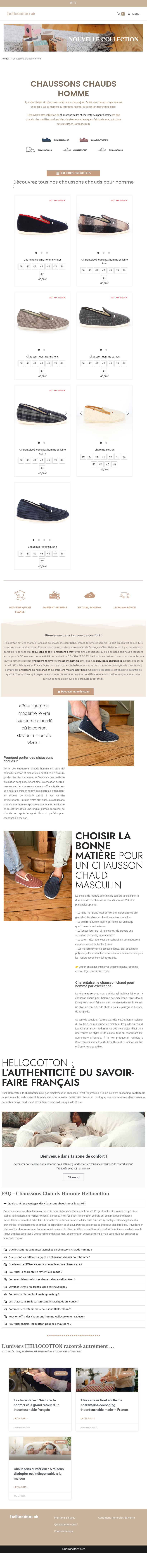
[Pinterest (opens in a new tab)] (71, 3)
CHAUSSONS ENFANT (45, 150)
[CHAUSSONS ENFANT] (30, 149)
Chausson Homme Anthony (42, 356)
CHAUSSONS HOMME (116, 150)
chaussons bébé (41, 651)
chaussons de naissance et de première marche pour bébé (53, 669)
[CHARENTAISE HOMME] (46, 139)
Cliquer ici (74, 1177)
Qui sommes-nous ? (66, 1524)
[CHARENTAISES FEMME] (83, 139)
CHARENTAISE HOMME (61, 140)
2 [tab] (41, 253)
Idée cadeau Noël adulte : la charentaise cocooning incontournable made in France (104, 1405)
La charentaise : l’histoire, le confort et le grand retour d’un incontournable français (37, 1405)
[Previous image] (19, 223)
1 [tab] (36, 253)
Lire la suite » (20, 1418)
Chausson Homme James (104, 356)
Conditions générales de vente (116, 1517)
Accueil (5, 58)
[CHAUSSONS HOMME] (101, 149)
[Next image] (66, 223)
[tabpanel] (42, 223)
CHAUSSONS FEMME (80, 150)
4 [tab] (50, 540)
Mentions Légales (64, 1517)
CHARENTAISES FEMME (99, 140)
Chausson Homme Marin (42, 546)
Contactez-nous (63, 1531)
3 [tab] (47, 253)
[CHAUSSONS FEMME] (66, 149)
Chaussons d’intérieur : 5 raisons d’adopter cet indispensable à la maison (39, 1473)
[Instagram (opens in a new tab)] (75, 3)
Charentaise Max (105, 449)
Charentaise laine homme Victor (42, 259)
